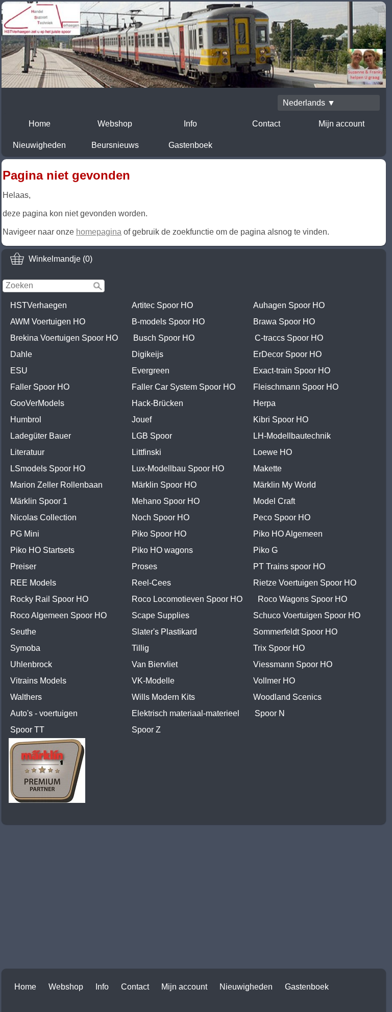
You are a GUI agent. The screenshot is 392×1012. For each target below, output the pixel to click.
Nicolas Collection (43, 517)
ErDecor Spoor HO (287, 354)
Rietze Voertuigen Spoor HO (304, 582)
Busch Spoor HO (163, 338)
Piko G (265, 550)
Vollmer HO (274, 680)
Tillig (140, 648)
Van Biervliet (155, 664)
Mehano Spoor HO (166, 501)
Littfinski (146, 452)
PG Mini (24, 533)
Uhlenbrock (31, 664)
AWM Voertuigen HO (47, 321)
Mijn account (341, 123)
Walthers (26, 697)
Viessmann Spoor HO (292, 664)
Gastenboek (190, 145)
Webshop (114, 123)
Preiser (23, 566)
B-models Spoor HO (168, 321)
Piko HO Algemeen (288, 533)
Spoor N (270, 713)
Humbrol (25, 419)
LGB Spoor (152, 436)
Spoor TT (27, 729)
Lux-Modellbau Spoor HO (178, 468)
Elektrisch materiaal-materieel (185, 713)
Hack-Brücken (157, 403)
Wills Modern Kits (163, 697)
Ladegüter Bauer (40, 436)
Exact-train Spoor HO (291, 370)
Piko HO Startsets (42, 550)
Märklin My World (284, 484)
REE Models (33, 582)
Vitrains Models (38, 680)
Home (40, 123)
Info (190, 123)
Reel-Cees (151, 582)
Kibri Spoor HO (280, 419)
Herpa (264, 403)
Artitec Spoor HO (162, 305)
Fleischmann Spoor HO (295, 387)
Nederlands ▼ (309, 102)
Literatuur (27, 452)
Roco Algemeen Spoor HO (58, 615)
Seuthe (23, 631)
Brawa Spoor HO (284, 321)
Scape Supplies (160, 615)
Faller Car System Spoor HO (183, 387)
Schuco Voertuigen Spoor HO (306, 615)
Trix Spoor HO (279, 648)
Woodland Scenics (287, 697)
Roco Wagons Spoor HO (302, 599)
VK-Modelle (153, 680)
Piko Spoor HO (159, 533)
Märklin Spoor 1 (38, 501)
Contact (266, 123)
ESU (19, 370)
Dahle (21, 354)
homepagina (98, 231)
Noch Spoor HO (160, 517)
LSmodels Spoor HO (47, 468)
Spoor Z (146, 729)
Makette (267, 468)
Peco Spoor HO (281, 517)
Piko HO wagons (162, 550)
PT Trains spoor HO (289, 566)
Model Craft (274, 501)
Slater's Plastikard (164, 631)
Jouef (142, 419)
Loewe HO (272, 452)
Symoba (25, 648)
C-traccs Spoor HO (289, 338)
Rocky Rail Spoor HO (49, 599)
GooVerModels (37, 403)
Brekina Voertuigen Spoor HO (64, 338)
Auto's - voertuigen (44, 713)
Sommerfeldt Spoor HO (295, 631)
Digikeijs (147, 354)
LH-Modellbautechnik (292, 436)
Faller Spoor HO (39, 387)
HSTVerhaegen (38, 305)
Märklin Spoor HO (164, 484)
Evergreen (150, 370)
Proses (144, 566)
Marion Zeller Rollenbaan (56, 484)
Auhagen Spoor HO (289, 305)
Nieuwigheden (39, 145)
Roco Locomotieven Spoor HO (187, 599)
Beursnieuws (115, 145)
